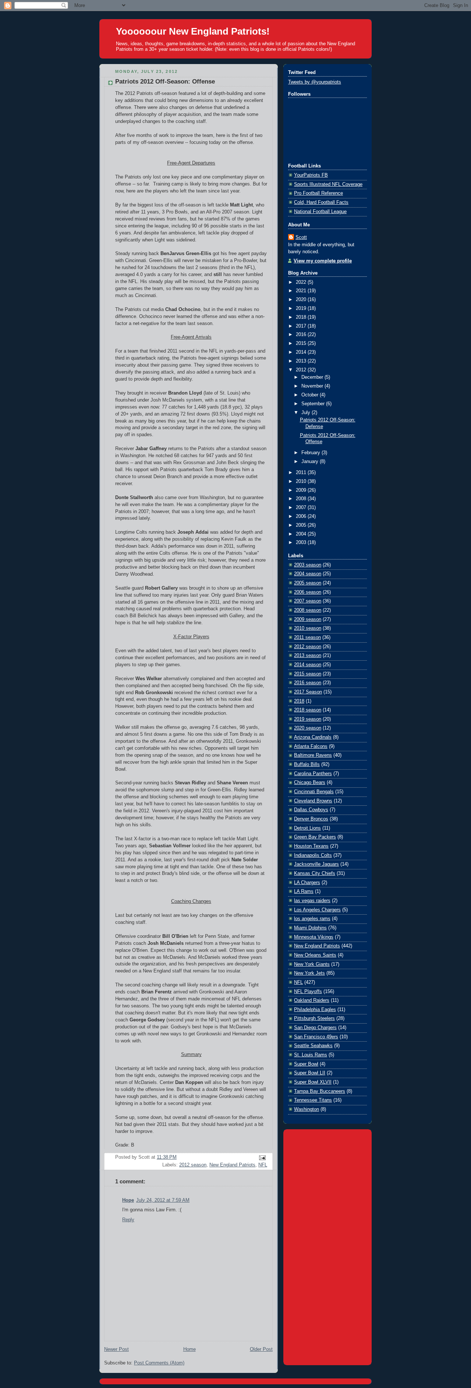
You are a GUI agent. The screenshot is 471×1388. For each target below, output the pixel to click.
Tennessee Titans (313, 1100)
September (313, 403)
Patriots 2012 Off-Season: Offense (165, 81)
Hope (128, 1200)
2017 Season (308, 692)
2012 (302, 369)
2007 (302, 507)
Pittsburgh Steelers (314, 1018)
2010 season (307, 628)
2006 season (307, 592)
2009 (302, 490)
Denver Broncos (311, 819)
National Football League (320, 211)
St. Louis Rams (310, 1054)
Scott (301, 237)
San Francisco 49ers (316, 1036)
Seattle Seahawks (313, 1045)
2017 (302, 326)
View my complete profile (323, 261)
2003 (302, 542)
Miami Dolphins (310, 927)
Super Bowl (306, 1064)
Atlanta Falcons (310, 746)
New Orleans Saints (315, 955)
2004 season (307, 573)
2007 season (307, 601)
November (313, 386)
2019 (302, 308)
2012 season (192, 1165)
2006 (302, 516)
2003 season (307, 565)
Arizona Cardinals (313, 737)
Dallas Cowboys (311, 809)
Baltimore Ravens (313, 755)
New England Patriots (232, 1165)
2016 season (307, 682)
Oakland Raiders (311, 1000)
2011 (302, 472)
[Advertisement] (327, 1246)
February (311, 452)
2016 (302, 334)
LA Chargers (307, 882)
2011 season (307, 637)
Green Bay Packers (315, 837)
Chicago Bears (309, 782)
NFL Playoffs (308, 991)
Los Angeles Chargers (317, 909)
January (310, 461)
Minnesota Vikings (313, 937)
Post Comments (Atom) (159, 1363)
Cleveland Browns (313, 801)
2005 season (307, 583)
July (306, 412)
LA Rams (304, 891)
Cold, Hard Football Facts (321, 202)
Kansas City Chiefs (314, 873)
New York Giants (312, 964)
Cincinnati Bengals (314, 791)
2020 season (307, 728)
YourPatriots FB (311, 175)
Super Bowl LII (309, 1073)
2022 (302, 282)
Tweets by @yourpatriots (314, 82)
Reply (128, 1219)
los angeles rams (312, 918)
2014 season (307, 664)
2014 (302, 352)
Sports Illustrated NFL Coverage (328, 184)
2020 (302, 299)
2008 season (307, 610)
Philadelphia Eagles (315, 1009)
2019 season (307, 719)
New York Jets (309, 973)
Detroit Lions (307, 828)
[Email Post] (261, 1157)
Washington (306, 1109)
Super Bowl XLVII (313, 1082)
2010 (302, 481)
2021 (302, 290)
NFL (262, 1165)
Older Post (261, 1349)
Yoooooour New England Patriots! (193, 31)
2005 (302, 525)
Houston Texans (311, 846)
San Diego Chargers (315, 1027)
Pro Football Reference (318, 193)
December (313, 377)
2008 (302, 498)
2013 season (307, 655)
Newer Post (116, 1349)
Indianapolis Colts (313, 855)
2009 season (307, 619)
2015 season (307, 674)
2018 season (307, 710)
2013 (302, 361)
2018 (302, 317)
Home (189, 1349)
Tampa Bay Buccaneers (319, 1091)
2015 (302, 343)
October (310, 395)
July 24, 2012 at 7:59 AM (163, 1200)
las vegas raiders (312, 900)
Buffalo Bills (307, 764)
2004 (302, 534)
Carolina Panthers (313, 773)
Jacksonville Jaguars (316, 864)
